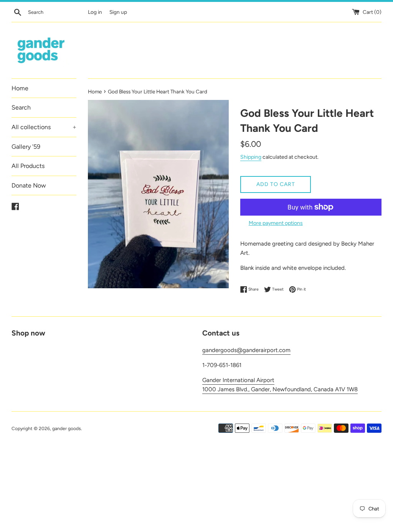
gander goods (66, 428)
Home (20, 88)
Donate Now (29, 185)
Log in (95, 12)
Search (21, 107)
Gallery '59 (26, 146)
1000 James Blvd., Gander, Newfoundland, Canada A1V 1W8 (280, 389)
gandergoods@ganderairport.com (246, 350)
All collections (44, 127)
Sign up (118, 12)
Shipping (250, 157)
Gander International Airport (238, 380)
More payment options (276, 223)
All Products (28, 165)
